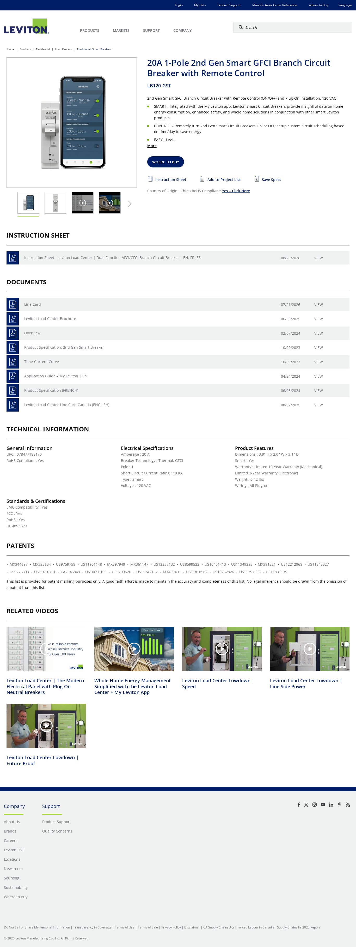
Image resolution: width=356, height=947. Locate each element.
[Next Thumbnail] (128, 204)
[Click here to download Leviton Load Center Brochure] (13, 318)
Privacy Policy (171, 927)
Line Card (32, 304)
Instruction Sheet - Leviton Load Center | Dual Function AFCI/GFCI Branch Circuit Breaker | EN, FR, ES (112, 257)
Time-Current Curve (41, 361)
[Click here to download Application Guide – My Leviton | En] (13, 376)
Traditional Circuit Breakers (94, 49)
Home (11, 49)
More (152, 145)
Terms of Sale (148, 927)
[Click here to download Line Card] (13, 304)
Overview (32, 332)
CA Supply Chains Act (218, 927)
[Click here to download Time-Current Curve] (13, 362)
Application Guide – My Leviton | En (55, 375)
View (318, 257)
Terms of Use (124, 927)
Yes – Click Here (236, 190)
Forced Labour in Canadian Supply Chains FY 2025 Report (278, 927)
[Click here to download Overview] (13, 333)
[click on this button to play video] (82, 203)
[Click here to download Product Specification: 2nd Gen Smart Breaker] (13, 347)
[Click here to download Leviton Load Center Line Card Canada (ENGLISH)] (13, 405)
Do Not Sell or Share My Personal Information (37, 927)
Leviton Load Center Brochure (50, 318)
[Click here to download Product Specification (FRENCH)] (13, 390)
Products (25, 49)
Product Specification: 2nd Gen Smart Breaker (64, 347)
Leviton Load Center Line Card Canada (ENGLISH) (66, 404)
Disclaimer (192, 927)
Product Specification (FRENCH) (51, 390)
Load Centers (63, 49)
